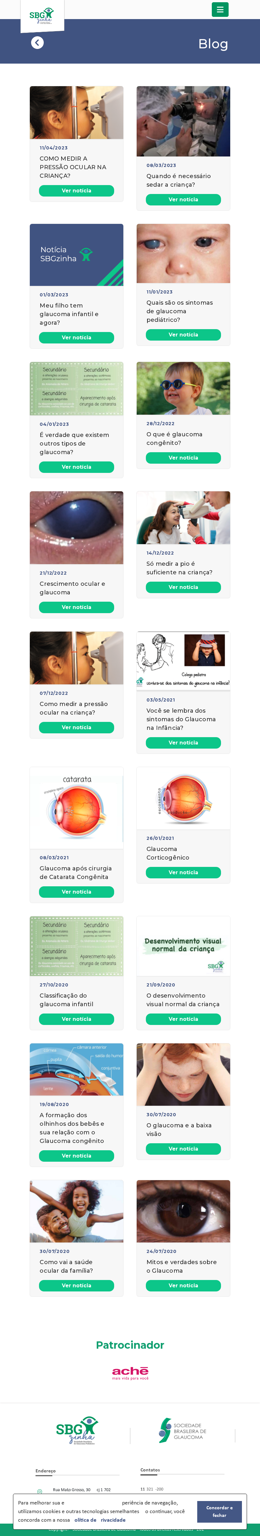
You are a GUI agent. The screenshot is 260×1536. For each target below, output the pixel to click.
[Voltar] (38, 45)
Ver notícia (76, 191)
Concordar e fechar (219, 1511)
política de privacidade (98, 1520)
